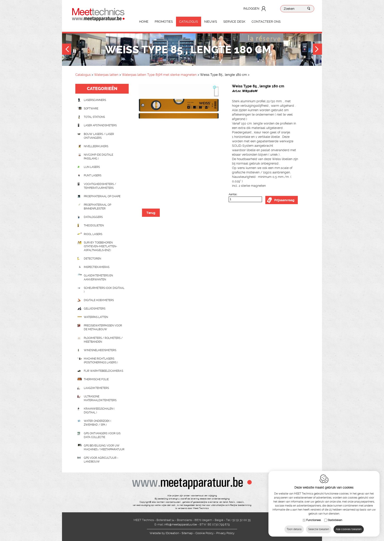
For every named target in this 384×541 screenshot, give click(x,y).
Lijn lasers (92, 167)
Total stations (94, 117)
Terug (150, 213)
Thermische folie (96, 379)
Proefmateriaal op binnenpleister (97, 206)
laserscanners (95, 100)
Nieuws (210, 21)
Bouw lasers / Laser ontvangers (99, 136)
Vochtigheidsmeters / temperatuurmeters (100, 186)
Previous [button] (66, 50)
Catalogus (188, 21)
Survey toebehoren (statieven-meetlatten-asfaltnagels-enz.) (100, 246)
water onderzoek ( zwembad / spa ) (97, 422)
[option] (179, 101)
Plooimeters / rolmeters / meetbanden (103, 339)
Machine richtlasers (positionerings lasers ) (101, 360)
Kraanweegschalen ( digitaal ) (99, 410)
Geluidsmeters (94, 308)
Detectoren (92, 258)
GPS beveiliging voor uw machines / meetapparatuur (104, 447)
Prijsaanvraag (284, 200)
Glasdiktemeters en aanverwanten (98, 277)
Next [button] (317, 50)
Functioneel (313, 520)
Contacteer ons (266, 21)
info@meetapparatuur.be (180, 524)
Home (143, 21)
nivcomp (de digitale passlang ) (98, 156)
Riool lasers (93, 234)
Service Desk (234, 21)
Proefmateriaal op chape (102, 196)
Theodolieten (94, 225)
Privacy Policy (225, 533)
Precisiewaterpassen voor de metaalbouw (103, 327)
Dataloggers (93, 217)
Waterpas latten (106, 75)
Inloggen (251, 8)
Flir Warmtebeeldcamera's (103, 370)
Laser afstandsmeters (100, 125)
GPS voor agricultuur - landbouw (101, 459)
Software (91, 108)
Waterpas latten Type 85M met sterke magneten (159, 75)
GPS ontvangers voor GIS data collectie (102, 435)
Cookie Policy (204, 533)
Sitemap (187, 533)
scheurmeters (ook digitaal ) (104, 289)
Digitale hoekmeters (99, 300)
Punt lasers (92, 175)
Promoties (164, 21)
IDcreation (164, 533)
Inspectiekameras (96, 267)
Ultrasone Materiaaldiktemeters (100, 398)
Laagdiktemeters (96, 388)
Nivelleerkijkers (96, 146)
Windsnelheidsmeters (100, 350)
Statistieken (335, 520)
